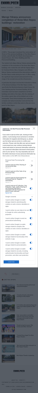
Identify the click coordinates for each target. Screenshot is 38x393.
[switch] (31, 165)
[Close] (34, 129)
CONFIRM (11, 262)
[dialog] (19, 196)
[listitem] (19, 160)
